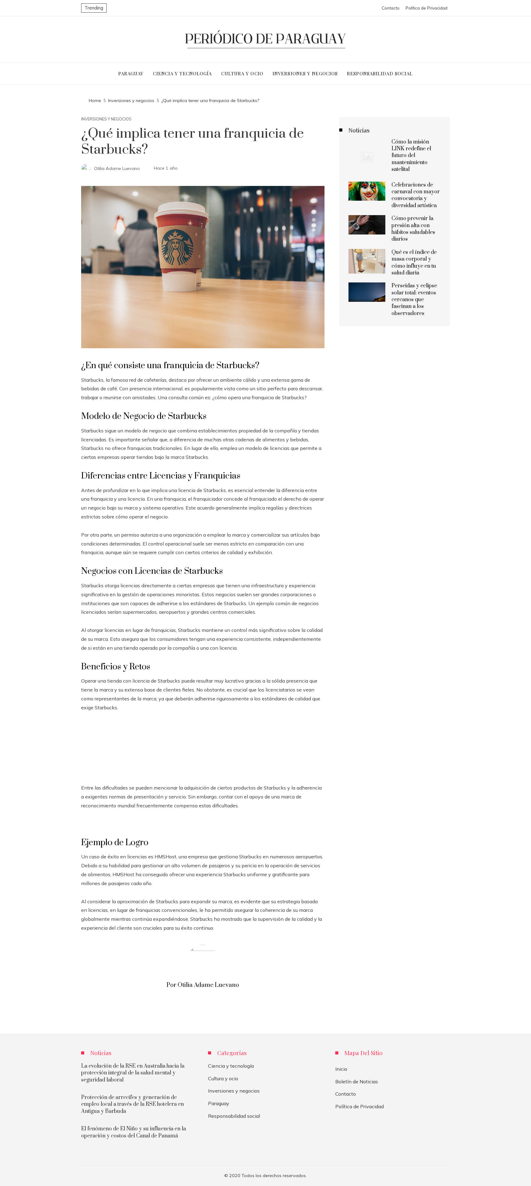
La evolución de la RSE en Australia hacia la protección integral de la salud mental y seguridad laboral (132, 1073)
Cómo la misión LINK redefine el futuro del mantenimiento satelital (411, 156)
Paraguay (218, 1103)
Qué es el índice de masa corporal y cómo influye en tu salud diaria (414, 262)
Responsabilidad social (234, 1116)
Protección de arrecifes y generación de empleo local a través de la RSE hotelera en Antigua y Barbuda (132, 1104)
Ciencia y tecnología (231, 1066)
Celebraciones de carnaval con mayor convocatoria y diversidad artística (415, 195)
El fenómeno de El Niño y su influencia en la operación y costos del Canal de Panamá (133, 1132)
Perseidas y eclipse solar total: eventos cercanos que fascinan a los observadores (414, 299)
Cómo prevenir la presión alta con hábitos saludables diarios (413, 228)
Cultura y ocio (223, 1078)
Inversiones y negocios (106, 119)
